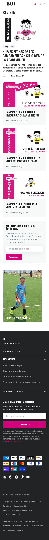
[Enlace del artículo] (24, 103)
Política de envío (10, 521)
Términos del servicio (29, 521)
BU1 (11, 494)
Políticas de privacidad (12, 441)
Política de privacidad (12, 526)
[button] (4, 4)
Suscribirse (14, 257)
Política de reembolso (33, 526)
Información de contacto (13, 530)
